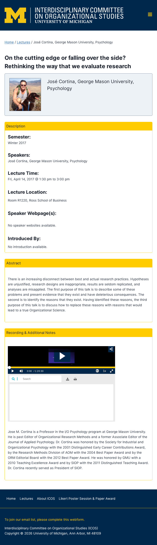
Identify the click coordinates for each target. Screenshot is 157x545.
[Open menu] (148, 15)
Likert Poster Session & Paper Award (87, 498)
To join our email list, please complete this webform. (45, 520)
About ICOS (46, 498)
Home (9, 42)
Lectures (23, 42)
